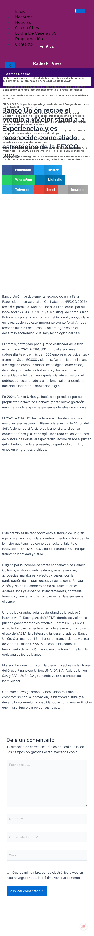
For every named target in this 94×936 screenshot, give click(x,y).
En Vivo (47, 46)
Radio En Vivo (47, 63)
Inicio (20, 11)
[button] (18, 170)
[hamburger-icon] (80, 11)
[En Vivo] (47, 40)
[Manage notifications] (83, 926)
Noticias (23, 22)
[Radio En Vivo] (47, 57)
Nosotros (23, 17)
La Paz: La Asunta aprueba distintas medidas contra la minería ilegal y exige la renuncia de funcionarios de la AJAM (43, 79)
